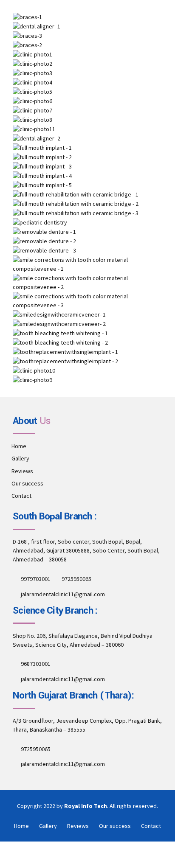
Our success (27, 483)
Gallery (20, 458)
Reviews (22, 471)
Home (18, 446)
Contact (21, 495)
